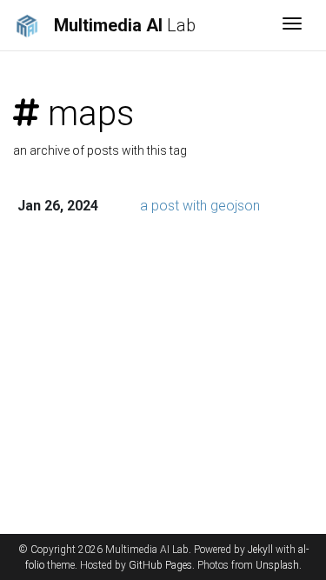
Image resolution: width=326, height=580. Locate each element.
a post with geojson (200, 205)
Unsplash (277, 565)
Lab (125, 25)
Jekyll (260, 549)
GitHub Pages (160, 565)
